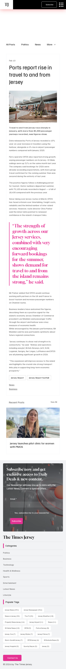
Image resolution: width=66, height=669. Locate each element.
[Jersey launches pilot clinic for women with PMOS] (33, 423)
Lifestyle (7, 595)
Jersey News (13, 610)
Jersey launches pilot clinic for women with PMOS (32, 445)
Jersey (46, 646)
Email (13, 499)
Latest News (9, 589)
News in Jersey (13, 616)
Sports (6, 576)
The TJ (30, 616)
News (38, 44)
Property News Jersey (15, 622)
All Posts (10, 44)
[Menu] (61, 4)
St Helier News (13, 628)
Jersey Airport (17, 377)
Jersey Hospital (13, 646)
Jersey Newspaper (34, 610)
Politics (25, 44)
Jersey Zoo (11, 634)
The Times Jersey (18, 537)
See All (54, 402)
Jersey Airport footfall (39, 377)
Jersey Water (27, 634)
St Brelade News (52, 640)
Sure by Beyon (31, 646)
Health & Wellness (11, 570)
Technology (8, 564)
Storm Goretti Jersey (14, 640)
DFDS (28, 628)
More (49, 44)
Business (13, 389)
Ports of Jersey (43, 628)
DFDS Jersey (34, 640)
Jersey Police (45, 634)
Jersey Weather (46, 616)
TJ (7, 4)
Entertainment (9, 583)
